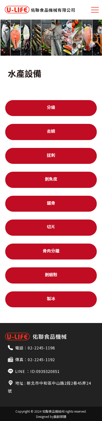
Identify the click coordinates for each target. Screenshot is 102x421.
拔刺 (51, 155)
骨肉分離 (51, 250)
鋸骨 (51, 203)
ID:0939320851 (45, 371)
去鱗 (51, 131)
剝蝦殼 (51, 274)
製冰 (51, 298)
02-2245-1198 (41, 347)
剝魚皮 (51, 179)
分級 (51, 107)
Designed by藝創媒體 (51, 416)
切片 (51, 226)
